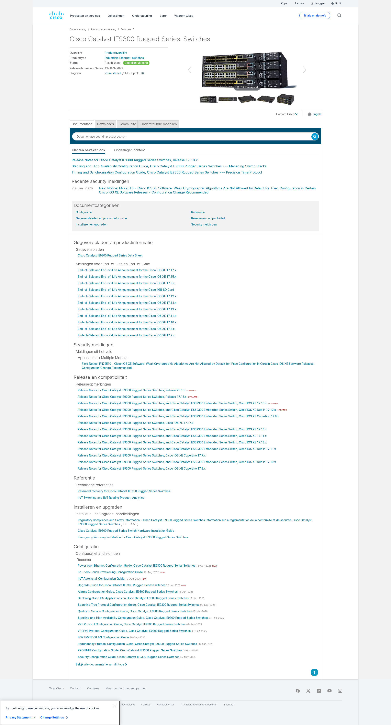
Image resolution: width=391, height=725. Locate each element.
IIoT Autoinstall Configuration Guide (101, 578)
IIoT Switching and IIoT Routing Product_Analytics (111, 497)
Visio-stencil (113, 73)
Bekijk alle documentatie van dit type (100, 664)
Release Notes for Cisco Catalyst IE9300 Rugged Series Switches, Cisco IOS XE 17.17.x (135, 422)
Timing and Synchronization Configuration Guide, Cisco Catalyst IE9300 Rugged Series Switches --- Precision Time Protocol (167, 172)
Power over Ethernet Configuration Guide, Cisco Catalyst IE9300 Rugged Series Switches (137, 565)
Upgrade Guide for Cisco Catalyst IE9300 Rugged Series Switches (122, 585)
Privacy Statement (18, 717)
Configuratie (84, 212)
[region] (60, 713)
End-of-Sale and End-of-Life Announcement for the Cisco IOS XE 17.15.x (127, 276)
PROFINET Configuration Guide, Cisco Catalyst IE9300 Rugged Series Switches (130, 650)
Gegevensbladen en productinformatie (101, 218)
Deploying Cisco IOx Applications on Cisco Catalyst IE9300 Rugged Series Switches (133, 598)
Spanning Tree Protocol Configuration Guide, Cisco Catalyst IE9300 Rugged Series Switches (139, 604)
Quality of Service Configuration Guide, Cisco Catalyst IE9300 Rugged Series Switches (135, 611)
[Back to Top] (314, 672)
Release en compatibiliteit (208, 218)
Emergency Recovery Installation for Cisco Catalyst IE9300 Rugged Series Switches (133, 537)
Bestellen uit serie (136, 62)
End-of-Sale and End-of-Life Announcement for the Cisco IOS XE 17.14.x (127, 302)
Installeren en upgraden (91, 224)
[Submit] (314, 137)
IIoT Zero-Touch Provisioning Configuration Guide (111, 572)
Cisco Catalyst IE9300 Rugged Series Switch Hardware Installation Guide (126, 530)
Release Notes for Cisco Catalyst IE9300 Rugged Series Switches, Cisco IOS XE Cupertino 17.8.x (141, 468)
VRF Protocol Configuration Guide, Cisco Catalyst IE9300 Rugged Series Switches (132, 624)
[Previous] (189, 69)
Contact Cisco (285, 114)
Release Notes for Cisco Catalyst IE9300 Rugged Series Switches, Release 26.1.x (132, 390)
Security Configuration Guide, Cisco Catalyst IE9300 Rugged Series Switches (129, 657)
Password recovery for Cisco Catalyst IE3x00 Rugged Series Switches (124, 491)
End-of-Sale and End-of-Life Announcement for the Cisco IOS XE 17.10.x (127, 322)
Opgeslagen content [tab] (129, 150)
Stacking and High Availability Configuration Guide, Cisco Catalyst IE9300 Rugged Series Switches (143, 617)
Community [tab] (127, 124)
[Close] (114, 706)
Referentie (198, 212)
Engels (317, 114)
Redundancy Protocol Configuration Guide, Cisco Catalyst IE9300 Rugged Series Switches (138, 643)
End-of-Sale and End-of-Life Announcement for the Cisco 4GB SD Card (126, 289)
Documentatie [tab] (82, 124)
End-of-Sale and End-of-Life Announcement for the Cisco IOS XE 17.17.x (127, 270)
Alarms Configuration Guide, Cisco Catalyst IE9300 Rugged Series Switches (128, 591)
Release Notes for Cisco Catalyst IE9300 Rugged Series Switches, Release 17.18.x (135, 160)
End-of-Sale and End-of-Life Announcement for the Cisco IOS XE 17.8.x (126, 328)
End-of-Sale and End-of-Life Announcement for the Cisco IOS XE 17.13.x (127, 309)
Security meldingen (204, 224)
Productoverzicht (116, 52)
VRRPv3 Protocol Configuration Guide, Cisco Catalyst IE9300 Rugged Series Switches (134, 630)
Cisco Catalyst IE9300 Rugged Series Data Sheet (110, 255)
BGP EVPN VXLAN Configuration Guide (104, 637)
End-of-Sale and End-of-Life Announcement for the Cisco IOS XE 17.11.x (127, 315)
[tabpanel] (195, 166)
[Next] (304, 69)
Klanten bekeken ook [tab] (88, 150)
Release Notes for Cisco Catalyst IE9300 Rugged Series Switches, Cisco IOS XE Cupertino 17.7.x (141, 455)
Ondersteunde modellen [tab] (159, 124)
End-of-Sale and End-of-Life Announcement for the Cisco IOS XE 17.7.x (126, 335)
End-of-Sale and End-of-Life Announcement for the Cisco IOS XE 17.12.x (127, 296)
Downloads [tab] (105, 124)
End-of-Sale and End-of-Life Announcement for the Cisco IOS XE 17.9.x (126, 283)
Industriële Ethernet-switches (124, 58)
